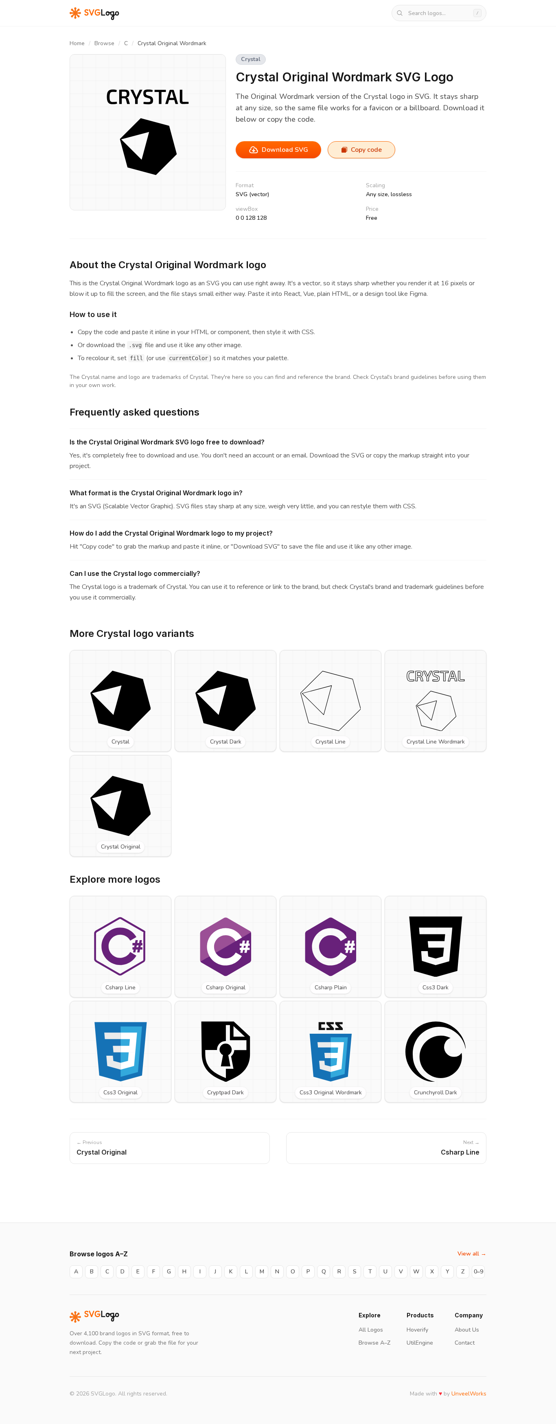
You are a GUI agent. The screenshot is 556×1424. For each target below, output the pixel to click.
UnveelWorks (468, 1394)
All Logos (371, 1330)
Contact (465, 1343)
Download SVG (285, 149)
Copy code (366, 149)
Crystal (250, 59)
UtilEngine (420, 1343)
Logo (101, 1317)
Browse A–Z (374, 1343)
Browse (104, 43)
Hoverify (417, 1330)
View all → (471, 1254)
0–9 (478, 1271)
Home (77, 43)
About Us (467, 1330)
